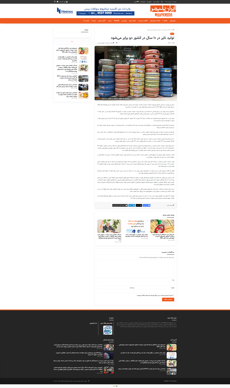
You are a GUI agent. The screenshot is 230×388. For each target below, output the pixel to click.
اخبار (169, 30)
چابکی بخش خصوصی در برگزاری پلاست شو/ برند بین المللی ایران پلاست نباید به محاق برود (136, 235)
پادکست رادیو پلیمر (155, 21)
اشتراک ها (142, 2)
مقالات (165, 21)
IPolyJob (116, 21)
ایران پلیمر (172, 21)
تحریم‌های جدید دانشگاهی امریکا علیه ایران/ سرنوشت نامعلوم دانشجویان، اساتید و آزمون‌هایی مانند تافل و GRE (163, 236)
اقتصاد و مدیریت (142, 21)
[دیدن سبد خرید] (57, 2)
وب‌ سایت (132, 288)
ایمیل (172, 288)
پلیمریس (124, 21)
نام (173, 280)
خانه (162, 2)
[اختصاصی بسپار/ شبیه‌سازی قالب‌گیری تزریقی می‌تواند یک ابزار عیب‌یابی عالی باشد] (83, 87)
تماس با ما (86, 21)
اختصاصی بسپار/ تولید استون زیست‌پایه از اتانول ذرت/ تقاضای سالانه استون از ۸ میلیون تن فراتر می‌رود (66, 95)
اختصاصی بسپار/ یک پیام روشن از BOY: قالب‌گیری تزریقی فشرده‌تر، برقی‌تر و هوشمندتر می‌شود (67, 78)
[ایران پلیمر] (161, 11)
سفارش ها (149, 2)
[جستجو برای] (54, 2)
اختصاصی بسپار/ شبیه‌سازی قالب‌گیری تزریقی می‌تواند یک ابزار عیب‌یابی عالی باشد (66, 86)
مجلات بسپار (156, 2)
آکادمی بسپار (101, 21)
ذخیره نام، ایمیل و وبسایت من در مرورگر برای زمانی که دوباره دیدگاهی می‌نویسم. (155, 295)
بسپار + (109, 21)
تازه (72, 42)
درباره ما (94, 21)
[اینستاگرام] (89, 381)
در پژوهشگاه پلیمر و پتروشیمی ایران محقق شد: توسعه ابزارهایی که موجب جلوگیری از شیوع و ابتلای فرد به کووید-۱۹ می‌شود (79, 354)
